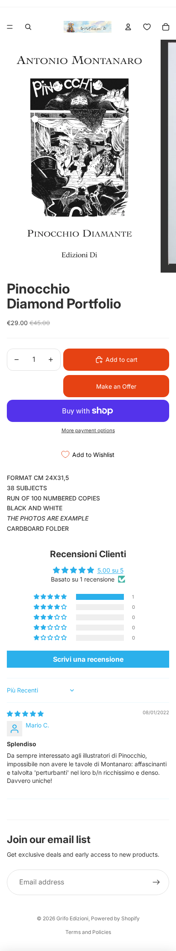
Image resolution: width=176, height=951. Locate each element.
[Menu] (10, 27)
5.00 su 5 (110, 570)
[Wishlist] (147, 26)
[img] (25, 713)
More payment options (88, 430)
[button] (51, 597)
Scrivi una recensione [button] (88, 659)
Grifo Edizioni (72, 918)
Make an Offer (116, 386)
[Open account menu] (128, 26)
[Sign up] (156, 882)
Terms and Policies (88, 932)
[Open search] (28, 26)
